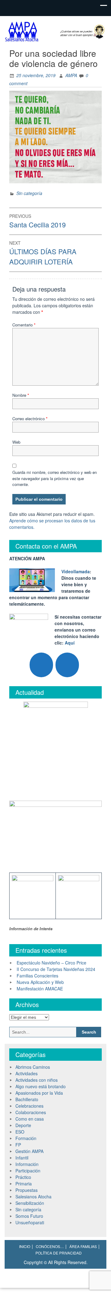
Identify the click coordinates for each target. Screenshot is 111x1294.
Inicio (24, 1246)
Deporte (23, 1125)
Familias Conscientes (37, 976)
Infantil (21, 1158)
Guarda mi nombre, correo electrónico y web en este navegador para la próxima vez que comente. (54, 478)
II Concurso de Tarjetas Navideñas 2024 (56, 969)
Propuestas (26, 1190)
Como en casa (29, 1119)
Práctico (23, 1177)
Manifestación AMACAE (40, 988)
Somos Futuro (29, 1216)
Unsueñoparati (29, 1222)
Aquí (70, 643)
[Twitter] (41, 665)
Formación (25, 1138)
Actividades (26, 1073)
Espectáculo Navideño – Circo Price (51, 963)
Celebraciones (29, 1106)
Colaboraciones (30, 1112)
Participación (27, 1171)
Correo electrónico (29, 418)
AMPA (71, 75)
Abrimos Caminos (32, 1067)
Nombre (20, 395)
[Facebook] (67, 665)
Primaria (23, 1183)
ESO (19, 1132)
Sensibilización (29, 1203)
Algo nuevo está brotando (40, 1086)
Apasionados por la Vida (39, 1093)
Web (16, 442)
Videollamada (75, 571)
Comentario (23, 325)
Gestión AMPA (29, 1151)
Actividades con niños (36, 1080)
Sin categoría (29, 193)
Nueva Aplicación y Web (40, 982)
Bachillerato (26, 1099)
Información (27, 1164)
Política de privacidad (58, 1252)
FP (18, 1145)
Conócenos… (50, 1246)
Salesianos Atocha (33, 1196)
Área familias (83, 1246)
